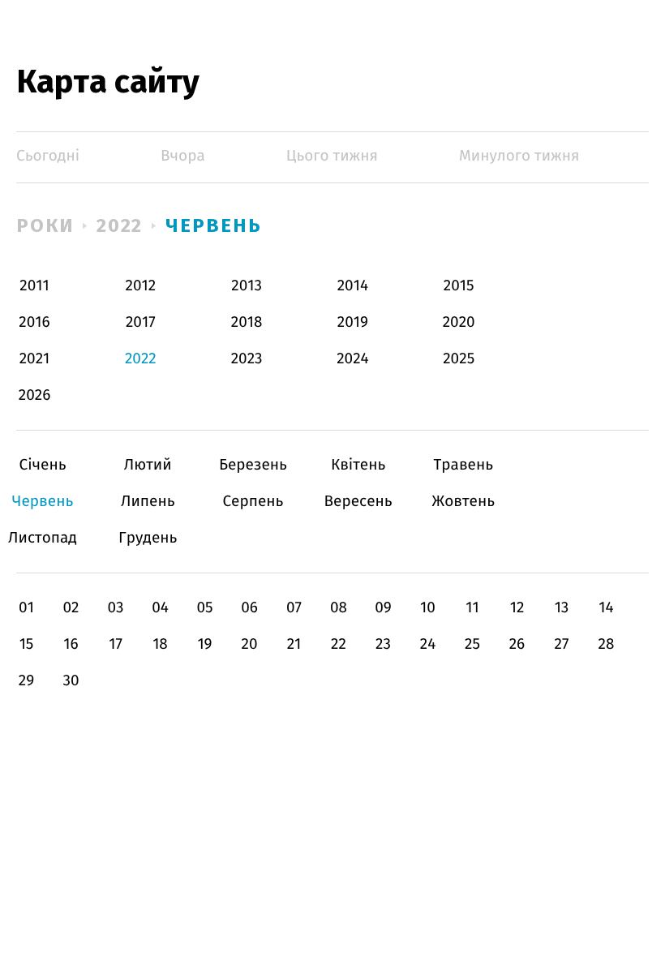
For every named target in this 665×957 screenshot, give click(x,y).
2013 (246, 286)
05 (204, 608)
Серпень (252, 501)
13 (562, 608)
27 (562, 644)
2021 (34, 359)
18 (160, 644)
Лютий (148, 465)
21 (294, 644)
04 (160, 608)
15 (26, 644)
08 (338, 608)
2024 (353, 359)
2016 (34, 322)
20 (249, 644)
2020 (459, 322)
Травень (463, 465)
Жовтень (463, 501)
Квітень (358, 465)
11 (472, 608)
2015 (459, 286)
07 (294, 608)
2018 (247, 322)
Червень (213, 225)
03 (115, 608)
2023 (247, 359)
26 (517, 644)
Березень (252, 465)
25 (472, 644)
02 (70, 608)
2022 (120, 225)
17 (115, 644)
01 (26, 608)
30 (70, 681)
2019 (352, 322)
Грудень (148, 538)
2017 (141, 322)
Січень (42, 465)
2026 (35, 395)
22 (338, 644)
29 (26, 681)
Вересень (358, 501)
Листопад (42, 538)
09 (383, 608)
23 (383, 644)
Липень (148, 501)
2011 (34, 286)
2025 (458, 359)
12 (517, 608)
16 (70, 644)
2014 (352, 286)
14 (605, 608)
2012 (140, 286)
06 (249, 608)
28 (606, 644)
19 (204, 644)
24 (428, 644)
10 (427, 608)
